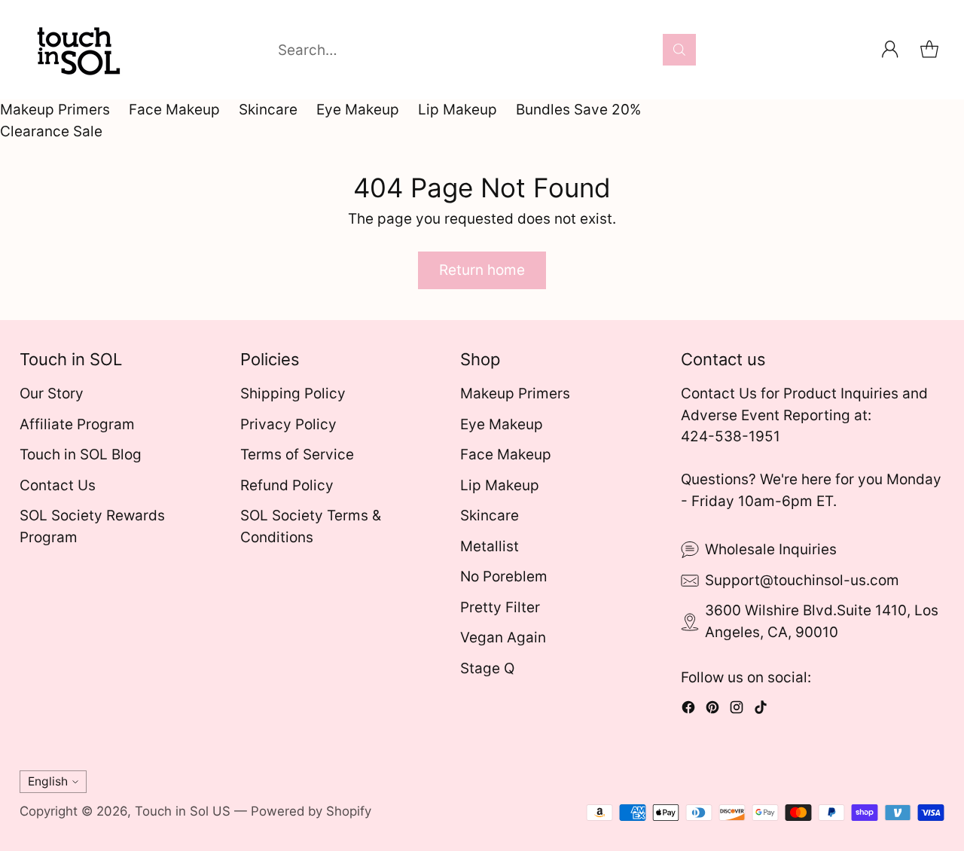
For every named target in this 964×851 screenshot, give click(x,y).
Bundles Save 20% (578, 109)
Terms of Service (297, 454)
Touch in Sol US (182, 811)
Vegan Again (503, 637)
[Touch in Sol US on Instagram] (737, 710)
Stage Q (487, 668)
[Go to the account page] (890, 49)
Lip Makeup (457, 109)
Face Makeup (174, 109)
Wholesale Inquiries (771, 549)
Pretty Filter (500, 607)
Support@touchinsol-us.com (802, 580)
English (48, 781)
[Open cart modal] (929, 49)
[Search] (679, 50)
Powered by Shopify (311, 811)
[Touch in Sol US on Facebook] (688, 710)
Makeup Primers (55, 109)
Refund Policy (287, 485)
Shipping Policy (293, 393)
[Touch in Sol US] (76, 49)
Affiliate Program (77, 424)
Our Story (52, 393)
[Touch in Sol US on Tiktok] (761, 710)
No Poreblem (504, 576)
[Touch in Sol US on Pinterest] (712, 710)
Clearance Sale (51, 131)
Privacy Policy (288, 424)
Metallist (489, 546)
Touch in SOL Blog (81, 454)
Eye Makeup (357, 109)
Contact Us (58, 485)
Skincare (268, 109)
